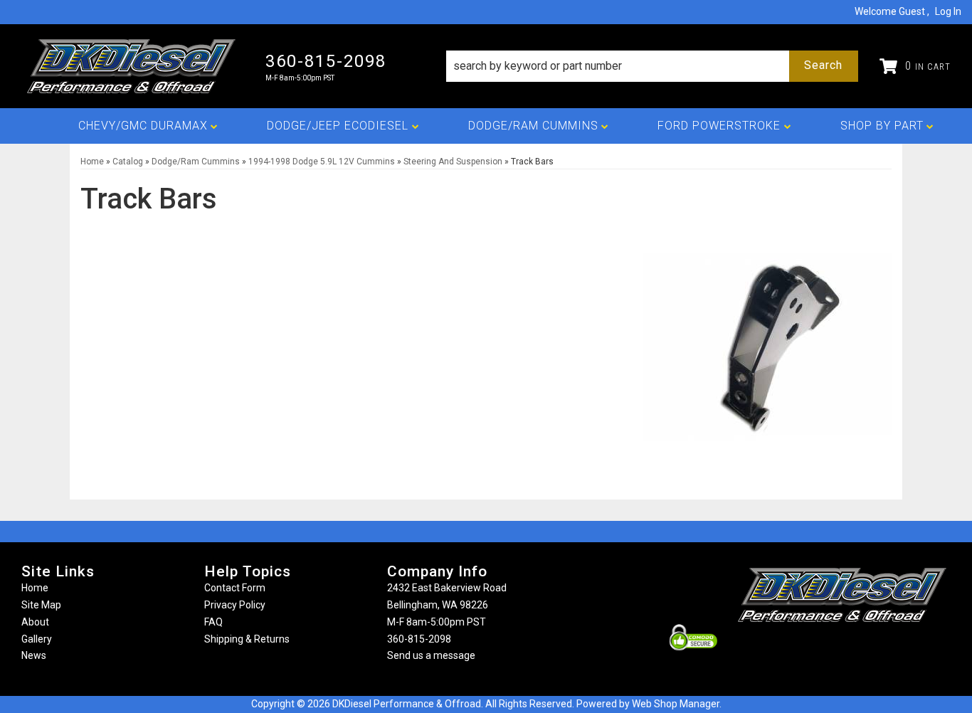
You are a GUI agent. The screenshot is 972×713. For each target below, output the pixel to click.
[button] (652, 66)
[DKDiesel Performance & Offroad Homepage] (133, 66)
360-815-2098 (419, 639)
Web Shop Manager (675, 703)
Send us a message (431, 655)
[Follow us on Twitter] (857, 650)
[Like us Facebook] (818, 650)
